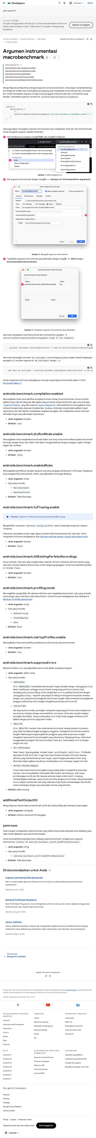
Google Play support (73, 1063)
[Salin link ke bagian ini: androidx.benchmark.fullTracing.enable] (61, 507)
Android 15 (7, 1063)
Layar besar (69, 1018)
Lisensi (13, 1120)
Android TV (69, 1034)
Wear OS (68, 1022)
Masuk (90, 3)
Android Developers (10, 39)
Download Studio (41, 1069)
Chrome (6, 1099)
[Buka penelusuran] (59, 2)
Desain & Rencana (27, 39)
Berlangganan (46, 1125)
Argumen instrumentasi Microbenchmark (24, 878)
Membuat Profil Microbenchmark (17, 599)
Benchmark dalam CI (12, 383)
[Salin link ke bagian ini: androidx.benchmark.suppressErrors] (58, 662)
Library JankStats (14, 922)
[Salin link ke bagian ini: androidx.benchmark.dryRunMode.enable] (65, 434)
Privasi (36, 1034)
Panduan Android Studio (43, 1057)
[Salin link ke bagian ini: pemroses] (20, 825)
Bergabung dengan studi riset (76, 1067)
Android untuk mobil (73, 1030)
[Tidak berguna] (91, 39)
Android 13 (7, 1071)
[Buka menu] (4, 3)
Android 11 (7, 1079)
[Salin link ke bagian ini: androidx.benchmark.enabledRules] (55, 465)
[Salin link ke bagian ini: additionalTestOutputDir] (40, 800)
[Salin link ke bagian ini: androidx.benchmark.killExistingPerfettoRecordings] (79, 556)
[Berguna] (87, 39)
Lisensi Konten (71, 990)
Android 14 (7, 1067)
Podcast (6, 1044)
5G (35, 1038)
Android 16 (7, 1059)
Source (6, 1032)
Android (6, 1020)
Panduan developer (41, 1061)
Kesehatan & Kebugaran (43, 1026)
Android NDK (39, 1073)
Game (36, 1018)
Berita (5, 1036)
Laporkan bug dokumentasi (76, 1059)
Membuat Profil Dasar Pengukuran (21, 900)
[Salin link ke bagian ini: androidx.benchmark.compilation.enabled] (65, 393)
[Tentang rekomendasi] (49, 870)
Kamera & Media (40, 1030)
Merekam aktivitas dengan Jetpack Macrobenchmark (64, 536)
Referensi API (39, 1065)
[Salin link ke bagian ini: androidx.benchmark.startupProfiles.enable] (68, 637)
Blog (4, 1040)
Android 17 (7, 1055)
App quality (9, 11)
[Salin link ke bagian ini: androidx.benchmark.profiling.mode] (57, 588)
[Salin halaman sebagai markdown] (55, 57)
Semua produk (9, 1110)
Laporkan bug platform (74, 1055)
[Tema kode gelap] (88, 103)
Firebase (6, 1103)
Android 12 (7, 1075)
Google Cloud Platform (12, 1106)
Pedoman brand (25, 1120)
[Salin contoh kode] (91, 103)
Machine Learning (41, 1022)
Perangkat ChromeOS (73, 1026)
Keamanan (7, 1028)
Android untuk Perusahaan (13, 1024)
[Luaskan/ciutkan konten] (20, 65)
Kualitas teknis (11, 42)
